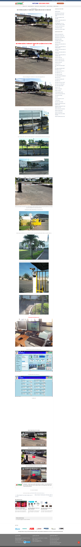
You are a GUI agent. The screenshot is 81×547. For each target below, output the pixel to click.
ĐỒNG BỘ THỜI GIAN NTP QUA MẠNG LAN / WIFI (60, 107)
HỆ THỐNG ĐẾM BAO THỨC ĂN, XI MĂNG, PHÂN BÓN (34, 509)
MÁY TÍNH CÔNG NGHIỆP (59, 85)
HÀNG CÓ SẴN (57, 21)
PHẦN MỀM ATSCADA (58, 27)
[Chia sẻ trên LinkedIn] (37, 490)
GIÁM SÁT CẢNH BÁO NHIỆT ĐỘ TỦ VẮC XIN (60, 53)
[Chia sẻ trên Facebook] (31, 490)
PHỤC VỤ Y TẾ (25, 6)
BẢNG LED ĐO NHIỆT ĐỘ (59, 34)
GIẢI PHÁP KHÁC (57, 42)
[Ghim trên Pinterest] (35, 490)
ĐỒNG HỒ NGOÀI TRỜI (58, 110)
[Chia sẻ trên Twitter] (32, 490)
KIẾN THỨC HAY (57, 77)
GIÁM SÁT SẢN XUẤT (43, 6)
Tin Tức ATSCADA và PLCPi (59, 98)
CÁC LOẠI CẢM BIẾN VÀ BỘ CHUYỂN (59, 18)
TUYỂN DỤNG (61, 0)
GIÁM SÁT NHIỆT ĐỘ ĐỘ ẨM (59, 60)
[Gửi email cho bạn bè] (34, 490)
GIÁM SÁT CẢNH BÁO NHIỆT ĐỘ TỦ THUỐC (60, 50)
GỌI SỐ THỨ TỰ (37, 6)
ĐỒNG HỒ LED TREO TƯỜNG (60, 29)
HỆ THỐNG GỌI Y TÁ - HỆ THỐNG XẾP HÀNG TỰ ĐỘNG (60, 24)
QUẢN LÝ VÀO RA (55, 6)
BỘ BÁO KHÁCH (57, 11)
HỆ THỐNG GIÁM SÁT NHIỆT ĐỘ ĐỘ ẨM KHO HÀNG (46, 509)
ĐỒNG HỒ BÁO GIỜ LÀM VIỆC (60, 108)
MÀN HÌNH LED (57, 80)
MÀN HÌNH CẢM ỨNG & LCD (59, 26)
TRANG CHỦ (53, 0)
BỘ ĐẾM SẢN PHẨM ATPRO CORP (59, 15)
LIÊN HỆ (65, 0)
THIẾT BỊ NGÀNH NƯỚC (59, 92)
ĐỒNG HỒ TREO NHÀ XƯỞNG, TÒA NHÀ (60, 114)
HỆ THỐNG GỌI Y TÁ (58, 72)
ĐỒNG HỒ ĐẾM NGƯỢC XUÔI (60, 116)
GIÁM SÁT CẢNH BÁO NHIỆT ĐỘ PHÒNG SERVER (60, 47)
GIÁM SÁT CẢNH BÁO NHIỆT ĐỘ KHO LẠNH (60, 45)
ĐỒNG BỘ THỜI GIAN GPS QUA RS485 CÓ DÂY (60, 104)
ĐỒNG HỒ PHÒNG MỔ (58, 112)
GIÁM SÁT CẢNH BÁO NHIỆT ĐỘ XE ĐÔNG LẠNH (60, 55)
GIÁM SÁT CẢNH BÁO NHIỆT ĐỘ (60, 20)
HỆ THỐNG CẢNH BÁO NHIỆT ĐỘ (60, 66)
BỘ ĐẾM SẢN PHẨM (58, 39)
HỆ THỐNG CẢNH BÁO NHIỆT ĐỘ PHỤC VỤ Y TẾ (60, 69)
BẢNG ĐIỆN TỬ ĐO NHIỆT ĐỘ (60, 37)
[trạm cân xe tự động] (34, 60)
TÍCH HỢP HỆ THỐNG (33, 8)
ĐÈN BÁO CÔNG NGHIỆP (59, 101)
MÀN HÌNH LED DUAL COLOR (60, 82)
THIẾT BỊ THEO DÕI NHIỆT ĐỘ (60, 93)
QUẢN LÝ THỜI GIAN (49, 6)
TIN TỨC (57, 0)
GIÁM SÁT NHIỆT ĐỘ (31, 6)
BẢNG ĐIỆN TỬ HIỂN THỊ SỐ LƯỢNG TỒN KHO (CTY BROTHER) (21, 509)
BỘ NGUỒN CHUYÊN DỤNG (59, 13)
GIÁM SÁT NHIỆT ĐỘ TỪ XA (59, 59)
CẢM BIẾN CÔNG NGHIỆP (59, 40)
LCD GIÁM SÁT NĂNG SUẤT (59, 79)
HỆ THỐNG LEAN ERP (58, 74)
